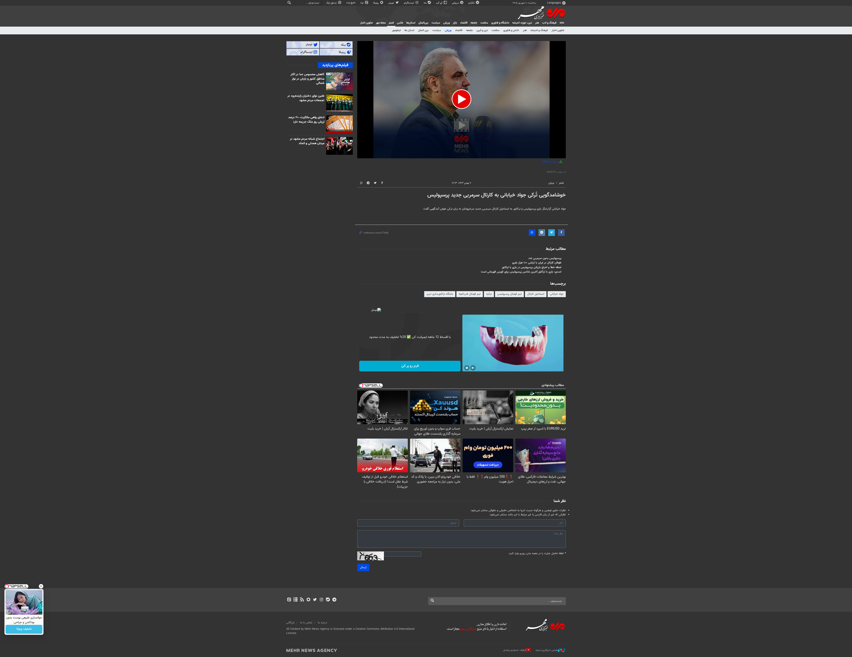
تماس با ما (306, 622)
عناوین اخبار (558, 30)
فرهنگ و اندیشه (539, 30)
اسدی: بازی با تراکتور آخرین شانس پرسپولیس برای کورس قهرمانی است (521, 272)
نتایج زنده (351, 3)
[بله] (328, 600)
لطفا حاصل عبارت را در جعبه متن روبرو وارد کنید (537, 553)
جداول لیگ (331, 3)
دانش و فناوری (511, 30)
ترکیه (489, 294)
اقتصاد (463, 23)
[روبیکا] (308, 600)
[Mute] (473, 368)
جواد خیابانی (557, 294)
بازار (455, 23)
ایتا (362, 3)
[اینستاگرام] (321, 600)
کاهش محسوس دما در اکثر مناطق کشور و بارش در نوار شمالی (307, 79)
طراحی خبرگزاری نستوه (547, 650)
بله (425, 3)
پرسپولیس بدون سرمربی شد (544, 258)
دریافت (550, 162)
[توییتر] (315, 600)
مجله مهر (381, 23)
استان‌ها (410, 23)
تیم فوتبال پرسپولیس (509, 294)
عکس (400, 23)
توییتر (391, 3)
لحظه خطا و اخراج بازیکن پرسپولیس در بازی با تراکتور (531, 267)
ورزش (446, 23)
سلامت (484, 23)
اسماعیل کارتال (535, 294)
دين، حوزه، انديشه (522, 23)
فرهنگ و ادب (549, 23)
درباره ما (322, 622)
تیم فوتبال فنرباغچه (470, 294)
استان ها (409, 30)
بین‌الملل (423, 23)
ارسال (363, 567)
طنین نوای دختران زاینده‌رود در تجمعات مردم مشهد (305, 98)
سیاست (436, 23)
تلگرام (471, 3)
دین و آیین (482, 30)
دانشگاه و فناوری (500, 23)
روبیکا (376, 3)
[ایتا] (289, 600)
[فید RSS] (302, 600)
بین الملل (423, 30)
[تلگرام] (334, 600)
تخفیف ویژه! (24, 629)
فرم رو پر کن (410, 366)
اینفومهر (396, 30)
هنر (537, 23)
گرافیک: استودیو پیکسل (515, 650)
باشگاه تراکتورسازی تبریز (439, 294)
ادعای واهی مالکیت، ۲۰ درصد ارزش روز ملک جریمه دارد (306, 119)
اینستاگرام (409, 3)
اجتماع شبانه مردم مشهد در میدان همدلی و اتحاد (307, 141)
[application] (461, 99)
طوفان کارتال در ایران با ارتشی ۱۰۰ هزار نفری (536, 263)
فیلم (391, 23)
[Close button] (41, 586)
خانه (562, 23)
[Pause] (466, 368)
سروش (456, 3)
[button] (461, 99)
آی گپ (439, 3)
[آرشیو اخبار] (295, 600)
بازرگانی (290, 622)
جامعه (474, 23)
